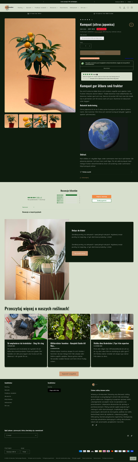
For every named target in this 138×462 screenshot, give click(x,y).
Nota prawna (97, 458)
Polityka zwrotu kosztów (34, 458)
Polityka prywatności (48, 458)
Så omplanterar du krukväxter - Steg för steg (25, 343)
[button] (21, 8)
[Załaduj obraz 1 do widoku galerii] (11, 121)
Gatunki (7, 390)
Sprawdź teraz (80, 253)
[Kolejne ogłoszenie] (94, 2)
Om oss (7, 405)
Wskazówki (8, 402)
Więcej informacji (107, 68)
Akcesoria (8, 396)
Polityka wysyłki (76, 458)
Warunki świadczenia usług (63, 458)
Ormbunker (12, 458)
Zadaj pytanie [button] (101, 200)
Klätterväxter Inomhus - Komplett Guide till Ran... (68, 344)
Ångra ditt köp (54, 390)
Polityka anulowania (107, 458)
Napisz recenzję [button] (101, 196)
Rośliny (7, 387)
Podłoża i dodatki (10, 393)
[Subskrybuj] (36, 435)
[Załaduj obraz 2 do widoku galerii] (25, 121)
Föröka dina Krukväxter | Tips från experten (111, 343)
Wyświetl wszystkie (69, 374)
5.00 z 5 (39, 197)
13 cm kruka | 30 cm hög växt (93, 38)
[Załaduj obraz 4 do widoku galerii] (54, 121)
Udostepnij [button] (85, 177)
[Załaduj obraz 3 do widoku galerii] (40, 121)
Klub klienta (8, 399)
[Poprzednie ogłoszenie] (43, 2)
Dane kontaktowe (87, 458)
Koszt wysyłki (98, 31)
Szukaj (50, 387)
